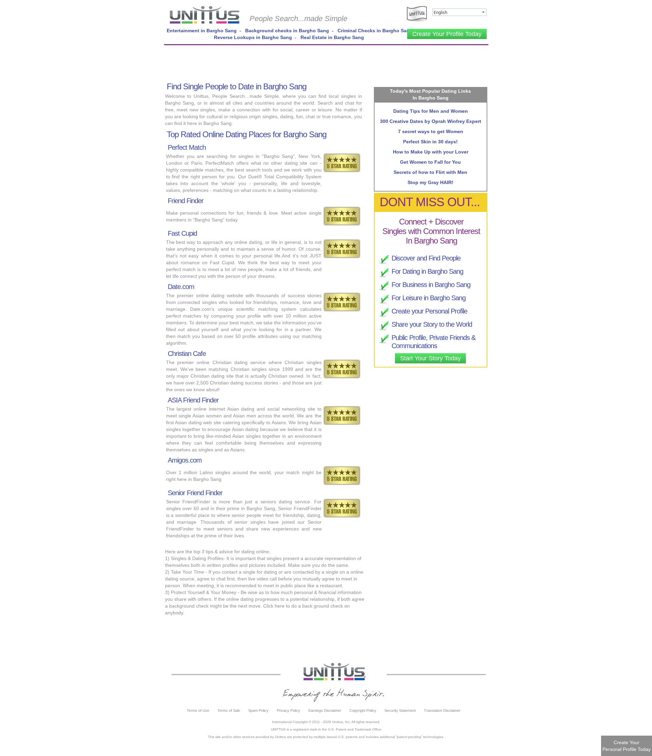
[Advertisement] (326, 62)
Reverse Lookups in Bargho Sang (253, 37)
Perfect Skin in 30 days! (430, 141)
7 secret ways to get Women (430, 131)
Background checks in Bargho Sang (287, 30)
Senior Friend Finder (195, 493)
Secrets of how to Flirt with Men (430, 172)
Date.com (181, 286)
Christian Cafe (187, 353)
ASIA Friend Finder (193, 400)
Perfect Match (187, 147)
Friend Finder (185, 200)
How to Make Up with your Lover (430, 152)
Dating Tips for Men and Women (430, 111)
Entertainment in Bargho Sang (202, 30)
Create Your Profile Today (447, 34)
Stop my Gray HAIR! (430, 182)
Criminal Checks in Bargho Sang (375, 30)
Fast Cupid (182, 233)
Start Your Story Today (430, 358)
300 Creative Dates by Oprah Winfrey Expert (430, 121)
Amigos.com (185, 460)
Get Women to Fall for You (430, 162)
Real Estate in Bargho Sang (332, 37)
